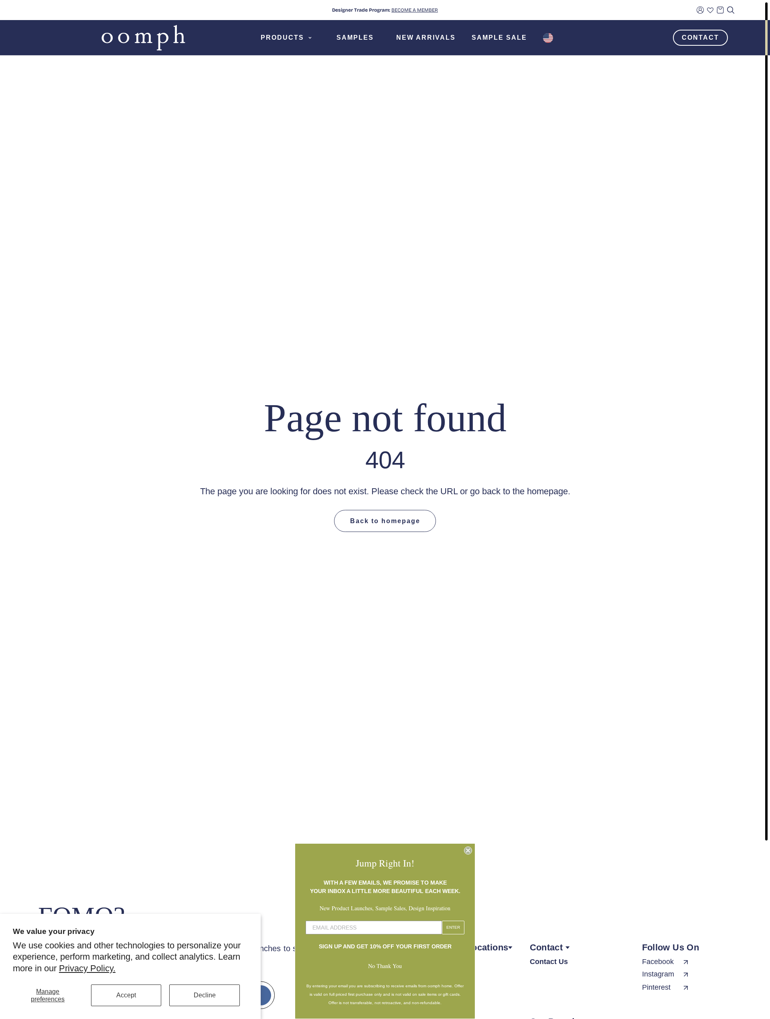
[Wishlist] (710, 10)
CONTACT (700, 37)
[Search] (730, 10)
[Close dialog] (468, 850)
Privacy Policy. (87, 968)
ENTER (453, 927)
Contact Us (549, 962)
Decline (205, 995)
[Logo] (143, 37)
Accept (126, 995)
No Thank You (385, 966)
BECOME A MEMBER (414, 10)
